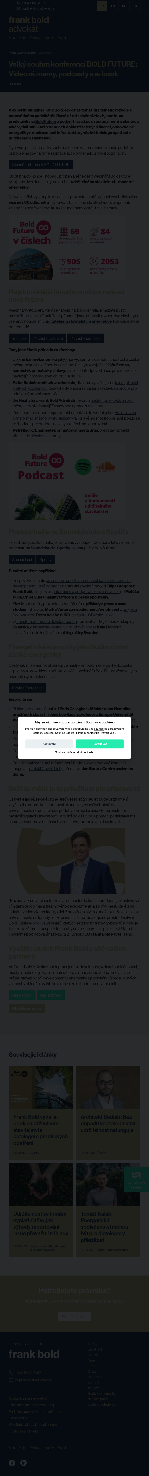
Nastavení (49, 744)
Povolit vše (100, 744)
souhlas (99, 728)
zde (91, 752)
